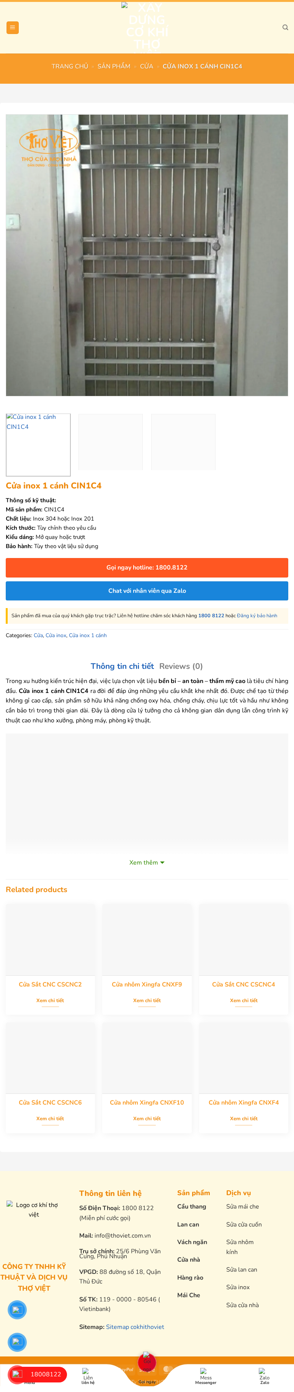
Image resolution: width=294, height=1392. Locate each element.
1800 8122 (211, 615)
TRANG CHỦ (70, 66)
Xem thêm (143, 862)
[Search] (285, 27)
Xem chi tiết (50, 1000)
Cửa (147, 66)
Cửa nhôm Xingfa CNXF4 (244, 1103)
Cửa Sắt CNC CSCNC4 (243, 985)
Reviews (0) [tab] (181, 666)
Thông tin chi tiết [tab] (122, 666)
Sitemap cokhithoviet (135, 1327)
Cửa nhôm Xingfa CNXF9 (147, 985)
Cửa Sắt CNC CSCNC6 (50, 1103)
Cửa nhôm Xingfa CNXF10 (147, 1103)
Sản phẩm (114, 66)
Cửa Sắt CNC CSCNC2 (50, 985)
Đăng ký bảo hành (257, 615)
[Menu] (13, 27)
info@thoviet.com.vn (123, 1235)
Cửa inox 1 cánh (88, 635)
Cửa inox (56, 635)
